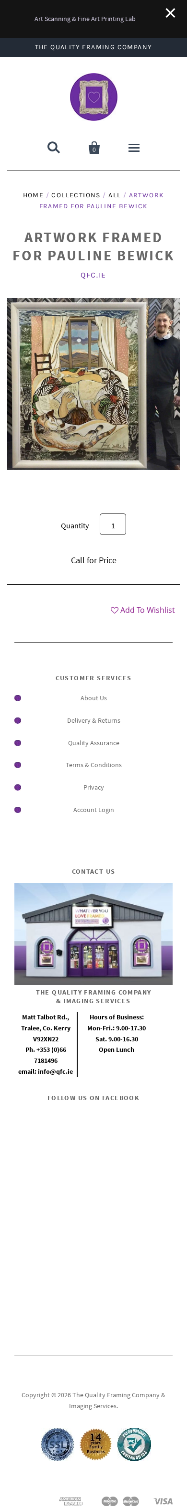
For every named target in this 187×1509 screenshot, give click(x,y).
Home (33, 195)
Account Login (93, 809)
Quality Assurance (93, 742)
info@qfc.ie (55, 1071)
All (114, 195)
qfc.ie (93, 274)
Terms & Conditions (94, 764)
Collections (75, 195)
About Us (94, 698)
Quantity (75, 525)
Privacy (93, 787)
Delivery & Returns (93, 720)
